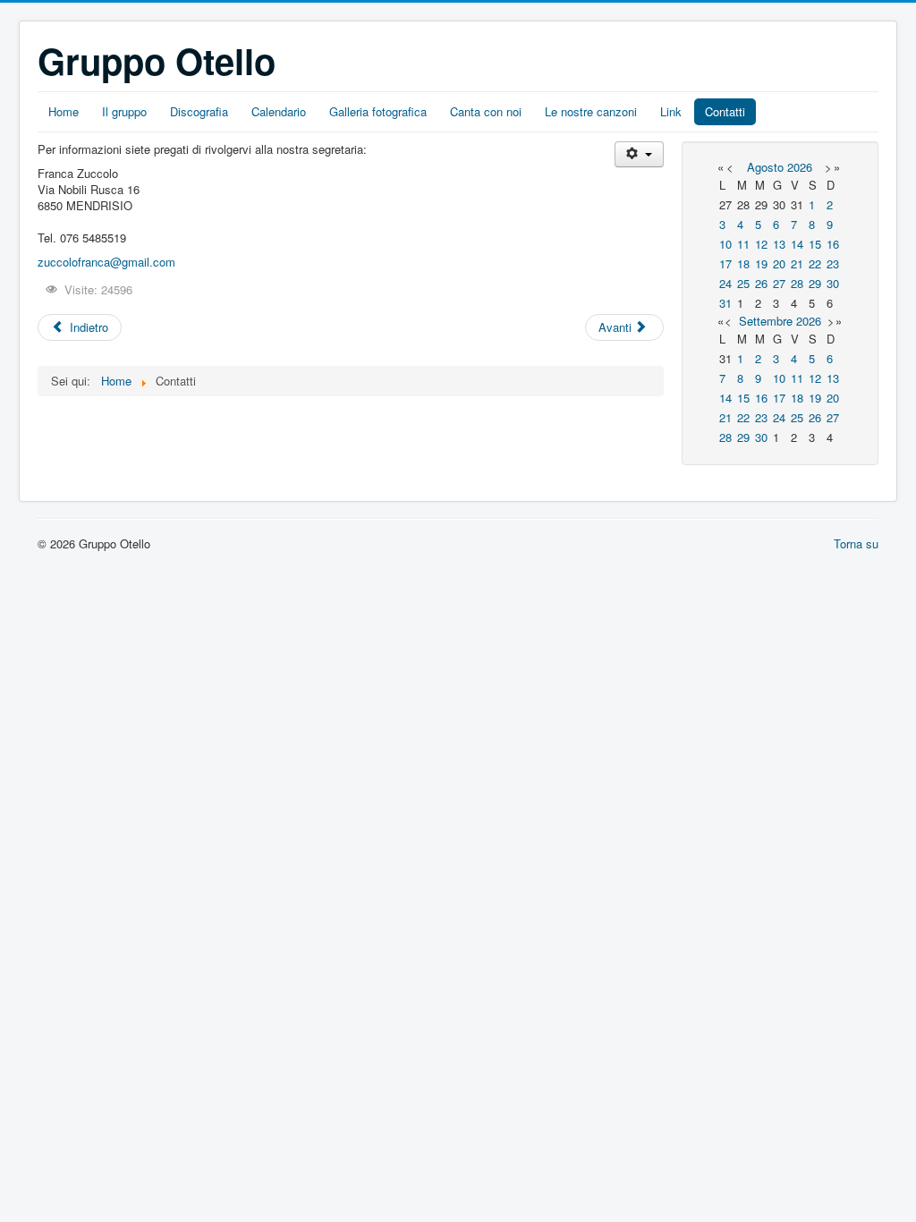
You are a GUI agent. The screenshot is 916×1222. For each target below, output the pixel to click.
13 (779, 243)
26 (761, 283)
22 (815, 263)
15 (815, 243)
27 (779, 283)
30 (833, 283)
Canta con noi (486, 111)
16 (833, 243)
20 (779, 263)
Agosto (765, 166)
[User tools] (639, 154)
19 (761, 263)
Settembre (766, 320)
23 (833, 263)
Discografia (199, 111)
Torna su (856, 543)
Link (671, 111)
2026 (799, 166)
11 (743, 243)
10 (725, 243)
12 (761, 243)
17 (725, 263)
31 (725, 302)
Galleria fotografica (378, 111)
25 (743, 283)
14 (797, 243)
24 (725, 283)
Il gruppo (124, 111)
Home (63, 111)
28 (797, 283)
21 (797, 263)
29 (815, 283)
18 (743, 263)
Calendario (278, 111)
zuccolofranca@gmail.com (106, 261)
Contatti (725, 111)
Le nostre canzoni (591, 111)
